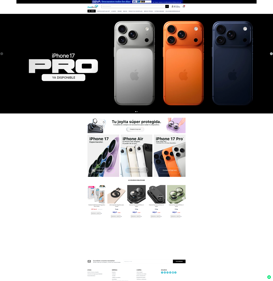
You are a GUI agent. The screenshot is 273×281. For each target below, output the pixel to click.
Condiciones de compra (141, 273)
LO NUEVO (113, 11)
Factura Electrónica (91, 275)
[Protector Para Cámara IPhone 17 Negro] (136, 194)
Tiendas (113, 275)
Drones (120, 11)
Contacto (114, 273)
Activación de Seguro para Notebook (94, 273)
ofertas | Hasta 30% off (103, 11)
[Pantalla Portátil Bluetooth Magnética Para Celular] (96, 194)
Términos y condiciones (141, 279)
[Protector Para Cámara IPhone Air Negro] (156, 194)
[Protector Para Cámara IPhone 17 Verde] (176, 194)
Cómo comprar (139, 272)
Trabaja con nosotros (116, 277)
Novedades (114, 279)
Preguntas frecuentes (140, 277)
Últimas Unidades (159, 11)
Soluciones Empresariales (173, 11)
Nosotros (114, 272)
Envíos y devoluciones (140, 275)
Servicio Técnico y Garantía (93, 272)
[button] (271, 53)
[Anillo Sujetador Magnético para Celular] (116, 194)
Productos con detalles (135, 11)
